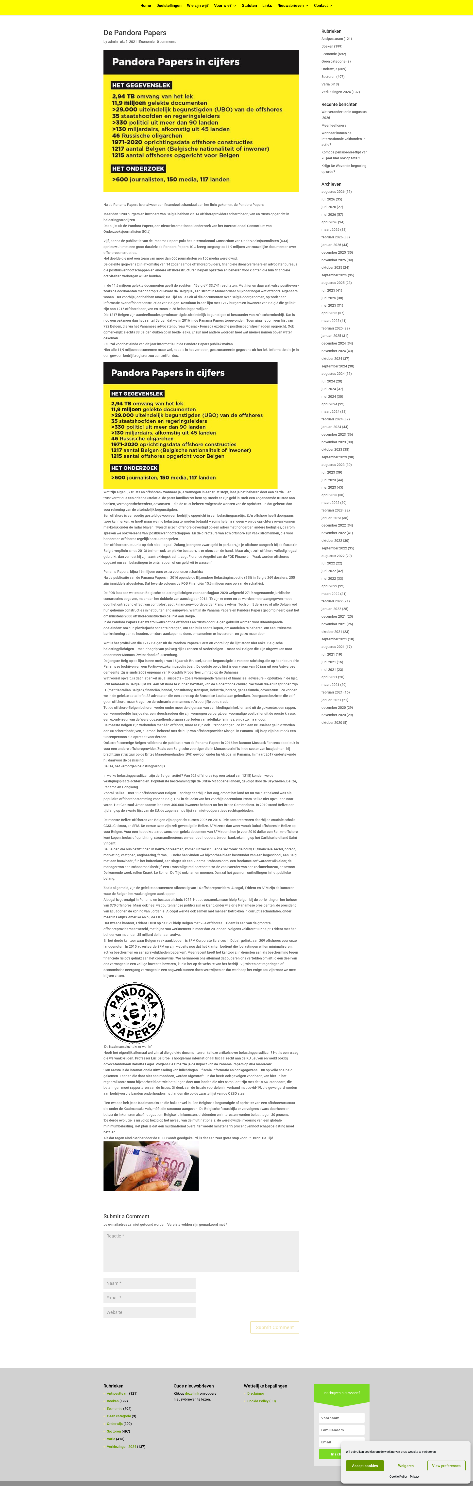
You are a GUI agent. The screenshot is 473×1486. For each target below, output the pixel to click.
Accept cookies (365, 1466)
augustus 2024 (333, 374)
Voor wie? (223, 6)
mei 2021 (328, 670)
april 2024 (329, 404)
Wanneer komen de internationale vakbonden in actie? (343, 139)
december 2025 (333, 252)
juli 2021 (328, 654)
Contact (321, 6)
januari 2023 (331, 518)
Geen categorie (333, 61)
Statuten (249, 6)
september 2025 (334, 275)
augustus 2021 (333, 647)
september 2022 (334, 548)
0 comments (166, 42)
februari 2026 (332, 237)
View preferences (446, 1466)
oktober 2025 (331, 267)
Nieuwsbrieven (290, 6)
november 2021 (333, 624)
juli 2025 (328, 290)
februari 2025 (332, 328)
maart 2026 (330, 229)
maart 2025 (330, 321)
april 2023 (329, 495)
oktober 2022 (331, 541)
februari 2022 (332, 601)
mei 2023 (328, 487)
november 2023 (333, 442)
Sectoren (328, 77)
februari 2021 (332, 692)
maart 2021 (330, 685)
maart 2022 (330, 594)
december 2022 (333, 525)
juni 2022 (328, 571)
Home (145, 6)
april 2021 (329, 677)
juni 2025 (328, 298)
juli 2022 (328, 563)
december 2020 (333, 708)
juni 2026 (328, 207)
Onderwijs (329, 69)
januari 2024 (331, 427)
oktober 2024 (331, 359)
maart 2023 (330, 503)
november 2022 (333, 533)
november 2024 (333, 351)
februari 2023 (332, 510)
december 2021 (333, 616)
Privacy (415, 1476)
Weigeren (406, 1466)
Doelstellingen (169, 6)
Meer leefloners (333, 125)
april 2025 (329, 313)
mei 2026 (328, 214)
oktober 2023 (331, 449)
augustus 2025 (333, 283)
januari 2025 (331, 336)
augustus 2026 (333, 192)
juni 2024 (328, 389)
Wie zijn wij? (198, 6)
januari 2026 (331, 245)
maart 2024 (330, 411)
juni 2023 (328, 480)
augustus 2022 (333, 556)
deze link (192, 1393)
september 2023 (334, 457)
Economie (147, 42)
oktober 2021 (331, 632)
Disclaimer (255, 1393)
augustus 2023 (333, 465)
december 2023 (333, 434)
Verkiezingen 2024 (336, 92)
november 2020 (333, 715)
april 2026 (329, 222)
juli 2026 (328, 199)
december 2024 (333, 343)
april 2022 (329, 586)
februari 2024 (332, 419)
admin (113, 42)
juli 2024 (328, 381)
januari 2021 (331, 700)
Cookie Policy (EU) (261, 1401)
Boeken (327, 46)
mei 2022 (328, 578)
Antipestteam (332, 39)
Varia (325, 84)
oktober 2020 (331, 723)
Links (267, 6)
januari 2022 (331, 609)
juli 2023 (328, 472)
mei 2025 (328, 305)
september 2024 (334, 366)
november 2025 (333, 260)
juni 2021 (328, 662)
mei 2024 (328, 396)
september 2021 (334, 639)
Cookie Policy (398, 1476)
